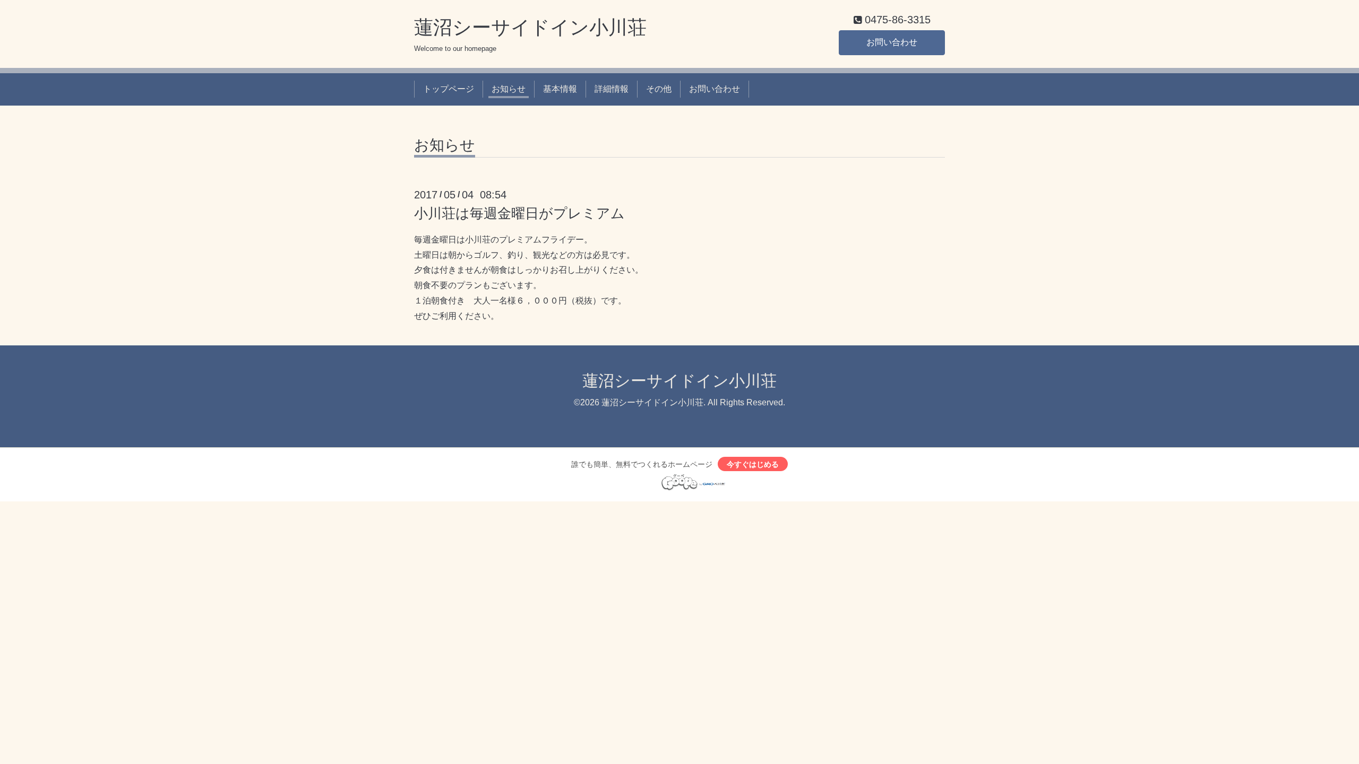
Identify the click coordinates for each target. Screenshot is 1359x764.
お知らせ (509, 88)
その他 (659, 88)
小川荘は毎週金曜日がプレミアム (519, 213)
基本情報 (560, 88)
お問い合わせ (891, 42)
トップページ (448, 88)
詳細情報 (612, 88)
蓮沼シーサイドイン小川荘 (530, 27)
